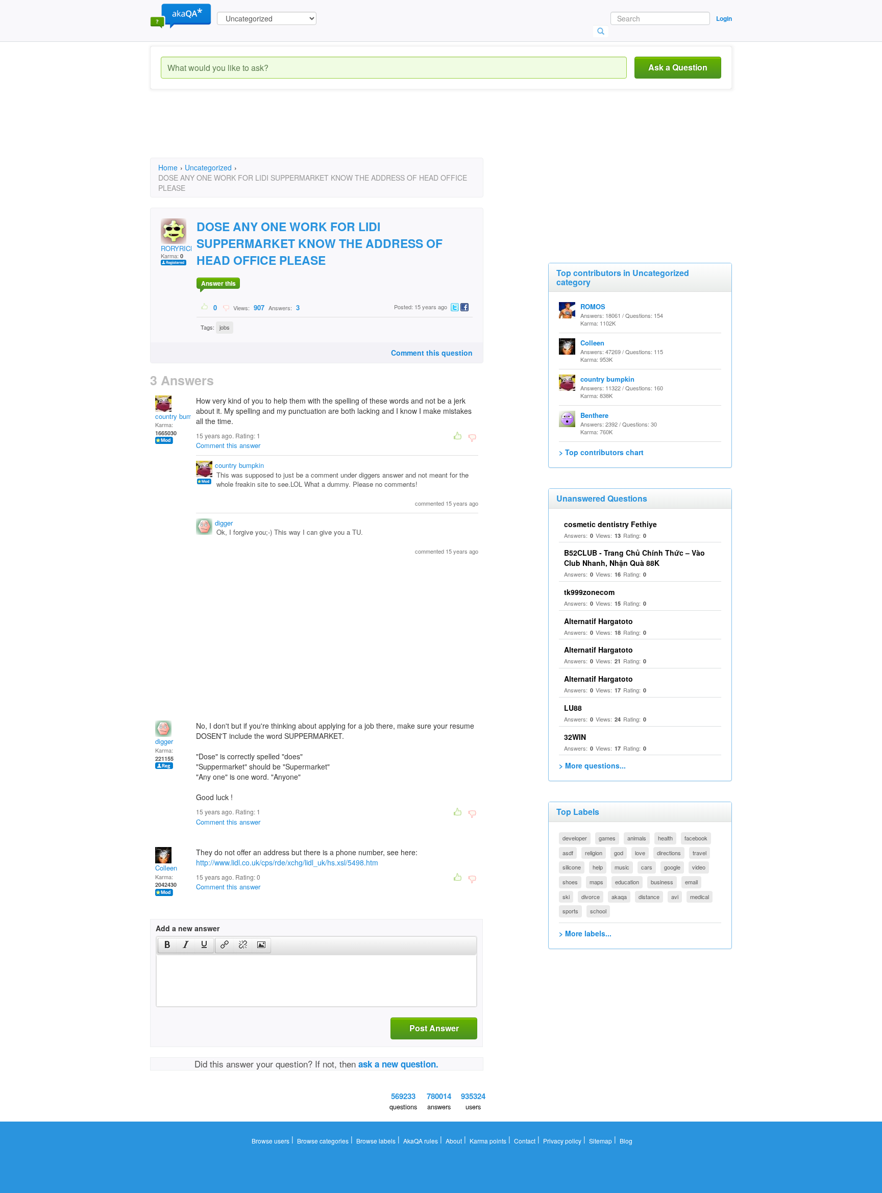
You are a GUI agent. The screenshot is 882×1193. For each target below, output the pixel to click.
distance (649, 896)
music (622, 867)
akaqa (619, 896)
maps (596, 882)
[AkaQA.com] (180, 15)
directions (669, 853)
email (691, 882)
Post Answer (434, 1028)
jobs (224, 327)
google (672, 867)
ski (566, 896)
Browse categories (323, 1140)
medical (699, 896)
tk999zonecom (589, 592)
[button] (167, 945)
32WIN (575, 737)
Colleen (166, 868)
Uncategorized (208, 167)
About (454, 1140)
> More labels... (585, 933)
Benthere (594, 415)
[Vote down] (226, 307)
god (618, 853)
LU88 (573, 708)
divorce (590, 896)
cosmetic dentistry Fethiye (610, 524)
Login (724, 18)
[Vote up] (205, 307)
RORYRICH (178, 248)
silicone (571, 867)
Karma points (488, 1140)
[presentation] (167, 945)
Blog (626, 1140)
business (662, 882)
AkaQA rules (420, 1140)
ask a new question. (398, 1064)
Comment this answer (228, 445)
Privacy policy (562, 1140)
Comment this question (432, 352)
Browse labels (376, 1140)
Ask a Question (677, 67)
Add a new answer (187, 928)
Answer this (218, 283)
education (627, 882)
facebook (695, 838)
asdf (567, 853)
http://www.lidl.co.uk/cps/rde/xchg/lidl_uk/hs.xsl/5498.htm (287, 862)
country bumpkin (179, 416)
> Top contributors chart (601, 452)
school (598, 911)
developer (574, 838)
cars (646, 867)
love (640, 853)
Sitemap (600, 1140)
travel (699, 853)
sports (570, 911)
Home (168, 167)
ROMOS (592, 306)
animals (636, 838)
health (665, 838)
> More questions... (592, 765)
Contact (524, 1140)
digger (224, 523)
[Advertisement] (336, 133)
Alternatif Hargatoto (598, 621)
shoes (570, 882)
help (598, 867)
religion (593, 853)
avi (674, 896)
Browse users (270, 1140)
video (698, 867)
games (607, 838)
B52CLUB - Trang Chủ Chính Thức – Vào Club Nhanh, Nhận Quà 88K (634, 558)
